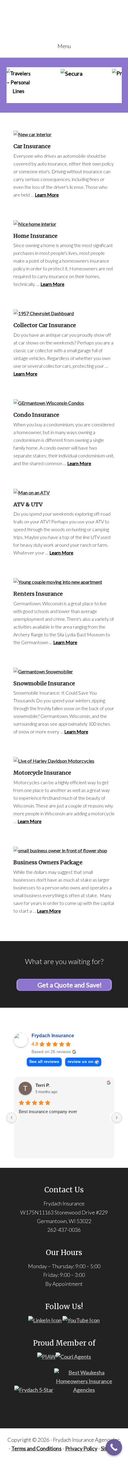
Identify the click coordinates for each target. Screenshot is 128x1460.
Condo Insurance (36, 414)
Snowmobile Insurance (44, 683)
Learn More (47, 194)
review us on (80, 1061)
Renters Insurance (38, 593)
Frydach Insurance (53, 1035)
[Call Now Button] (114, 1447)
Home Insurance (35, 235)
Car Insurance (32, 146)
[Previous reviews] (12, 1118)
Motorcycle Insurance (42, 772)
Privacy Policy (81, 1448)
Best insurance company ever (48, 1111)
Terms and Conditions (36, 1448)
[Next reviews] (117, 1118)
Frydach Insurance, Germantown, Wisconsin (64, 24)
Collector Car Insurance (44, 325)
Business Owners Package (47, 862)
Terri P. (42, 1085)
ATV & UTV (28, 504)
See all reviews (44, 1061)
